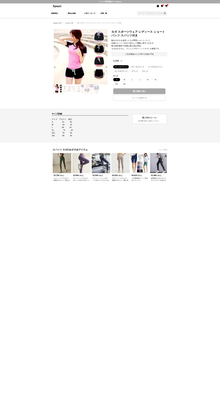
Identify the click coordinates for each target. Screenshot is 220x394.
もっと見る (163, 150)
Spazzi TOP (57, 23)
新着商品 (54, 13)
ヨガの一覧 (69, 23)
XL (148, 80)
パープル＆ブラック (155, 67)
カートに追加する (139, 98)
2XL (116, 84)
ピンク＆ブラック (121, 71)
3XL (124, 84)
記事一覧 (104, 13)
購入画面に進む (139, 91)
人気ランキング (89, 13)
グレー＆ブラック (121, 67)
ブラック (134, 71)
